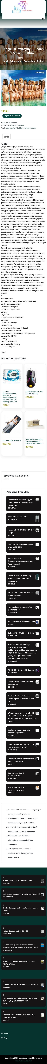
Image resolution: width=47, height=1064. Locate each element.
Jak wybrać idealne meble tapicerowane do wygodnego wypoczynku (20, 853)
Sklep (6, 1033)
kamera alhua (30, 128)
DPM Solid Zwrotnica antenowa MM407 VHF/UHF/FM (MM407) (34, 441)
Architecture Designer (23, 1061)
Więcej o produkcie (12, 116)
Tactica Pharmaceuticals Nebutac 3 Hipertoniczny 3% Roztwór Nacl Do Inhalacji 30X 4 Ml (10, 397)
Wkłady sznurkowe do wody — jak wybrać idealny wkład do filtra (22, 820)
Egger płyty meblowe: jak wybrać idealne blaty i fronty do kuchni (22, 829)
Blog (5, 1038)
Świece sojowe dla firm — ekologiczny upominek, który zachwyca (20, 840)
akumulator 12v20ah (14, 128)
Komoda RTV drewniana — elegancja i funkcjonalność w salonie (24, 812)
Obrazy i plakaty (17, 125)
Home (20, 57)
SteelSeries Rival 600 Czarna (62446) (34, 393)
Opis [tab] (6, 136)
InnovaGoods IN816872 (12, 440)
